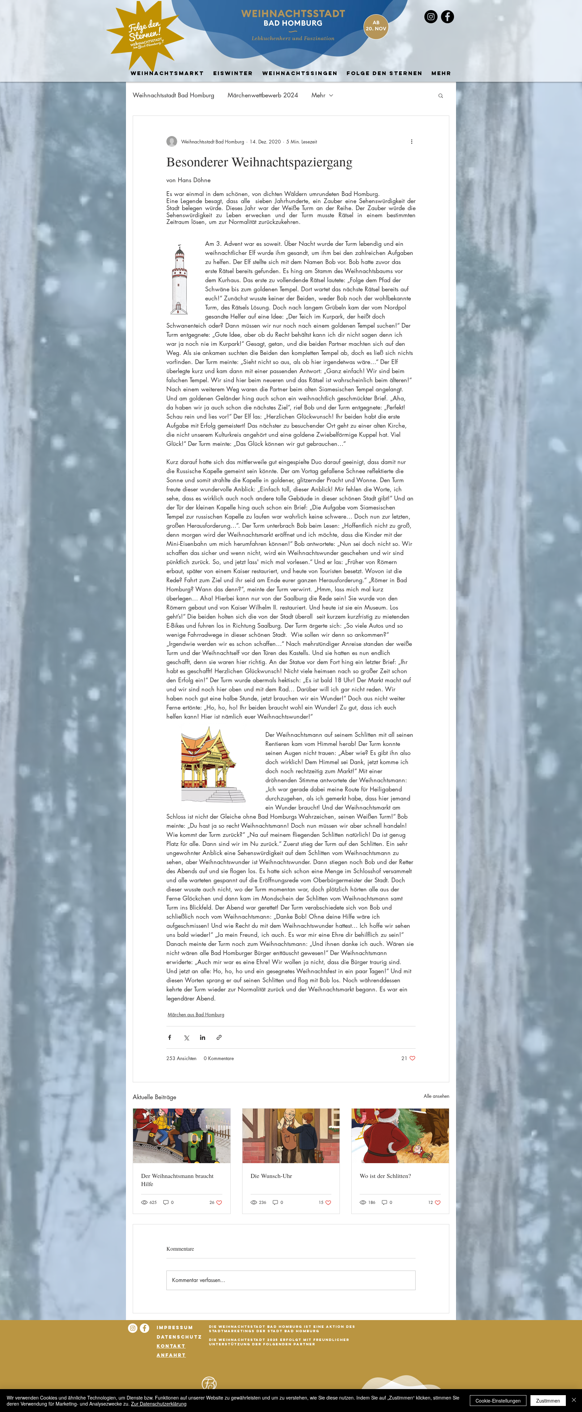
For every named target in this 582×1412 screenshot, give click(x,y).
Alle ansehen (436, 1096)
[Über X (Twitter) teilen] (186, 1037)
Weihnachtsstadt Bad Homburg (173, 95)
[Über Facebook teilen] (169, 1037)
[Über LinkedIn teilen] (202, 1037)
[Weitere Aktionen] (412, 141)
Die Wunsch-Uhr (271, 1176)
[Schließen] (574, 1400)
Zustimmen (548, 1400)
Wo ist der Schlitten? (385, 1176)
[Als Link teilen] (219, 1037)
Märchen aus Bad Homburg (196, 1014)
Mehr (318, 95)
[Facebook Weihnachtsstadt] (447, 16)
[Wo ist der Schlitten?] (400, 1136)
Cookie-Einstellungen (498, 1400)
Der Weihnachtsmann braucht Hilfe (177, 1180)
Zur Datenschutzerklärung (159, 1403)
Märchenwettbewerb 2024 (263, 95)
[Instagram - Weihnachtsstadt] (431, 16)
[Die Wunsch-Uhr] (291, 1136)
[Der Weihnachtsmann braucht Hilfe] (181, 1136)
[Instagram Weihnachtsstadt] (132, 1328)
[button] (441, 95)
